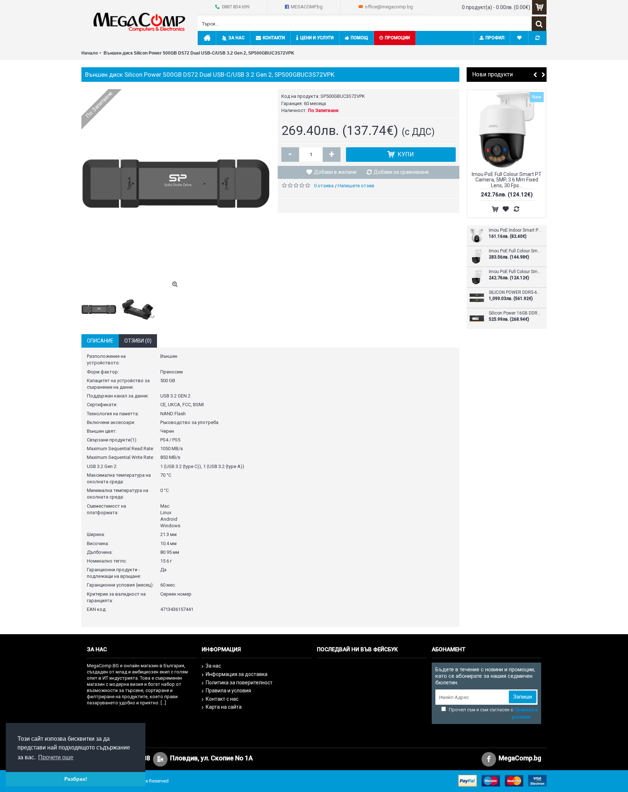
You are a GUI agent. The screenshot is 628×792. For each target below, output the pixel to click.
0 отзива (324, 185)
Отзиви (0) (138, 341)
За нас (213, 666)
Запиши (522, 696)
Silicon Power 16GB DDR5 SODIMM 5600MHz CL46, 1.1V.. (515, 313)
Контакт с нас (222, 699)
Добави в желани (335, 172)
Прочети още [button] (55, 757)
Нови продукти (492, 74)
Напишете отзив (356, 185)
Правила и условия (228, 690)
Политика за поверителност (239, 682)
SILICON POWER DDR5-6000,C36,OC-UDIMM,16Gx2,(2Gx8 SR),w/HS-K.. (515, 292)
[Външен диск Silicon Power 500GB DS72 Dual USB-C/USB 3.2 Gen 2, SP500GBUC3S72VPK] (175, 183)
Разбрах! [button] (75, 779)
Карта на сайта (224, 707)
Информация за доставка (236, 674)
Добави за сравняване (401, 172)
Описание (100, 341)
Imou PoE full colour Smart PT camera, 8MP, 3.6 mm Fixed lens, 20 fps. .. (515, 251)
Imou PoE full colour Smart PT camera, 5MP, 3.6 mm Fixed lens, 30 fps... (507, 179)
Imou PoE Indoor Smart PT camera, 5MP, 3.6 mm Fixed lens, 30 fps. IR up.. (515, 230)
